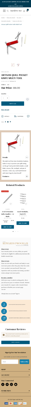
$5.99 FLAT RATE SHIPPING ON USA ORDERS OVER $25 (15, 4)
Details (5, 157)
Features (6, 176)
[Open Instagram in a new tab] (11, 384)
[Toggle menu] (4, 10)
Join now (3, 289)
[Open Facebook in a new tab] (2, 384)
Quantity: (3, 94)
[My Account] (24, 11)
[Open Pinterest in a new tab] (7, 384)
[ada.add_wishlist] (10, 203)
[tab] (15, 231)
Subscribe (24, 362)
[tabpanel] (15, 143)
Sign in (17, 293)
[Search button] (8, 11)
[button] (27, 99)
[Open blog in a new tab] (15, 384)
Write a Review (15, 342)
